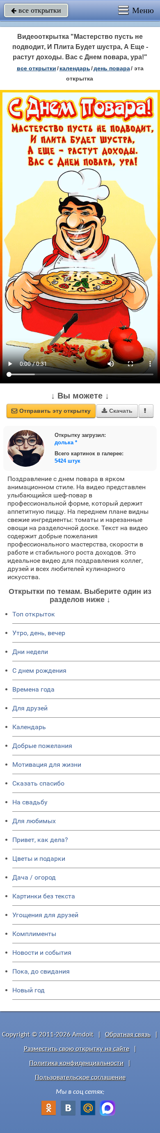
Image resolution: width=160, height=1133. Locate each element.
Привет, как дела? (40, 840)
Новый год (28, 990)
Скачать (117, 411)
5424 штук (67, 461)
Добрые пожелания (42, 746)
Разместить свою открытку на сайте (76, 1049)
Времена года (33, 689)
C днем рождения (39, 670)
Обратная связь (128, 1034)
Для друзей (30, 708)
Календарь (74, 68)
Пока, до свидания (41, 971)
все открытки (36, 10)
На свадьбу (30, 802)
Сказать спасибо (38, 783)
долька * (66, 442)
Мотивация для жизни (46, 764)
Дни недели (30, 652)
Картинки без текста (43, 896)
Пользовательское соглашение (80, 1077)
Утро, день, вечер (38, 633)
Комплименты (34, 934)
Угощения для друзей (45, 915)
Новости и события (41, 952)
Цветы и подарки (38, 858)
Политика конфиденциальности (76, 1063)
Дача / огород (34, 877)
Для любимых (34, 821)
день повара (112, 68)
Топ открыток (33, 614)
